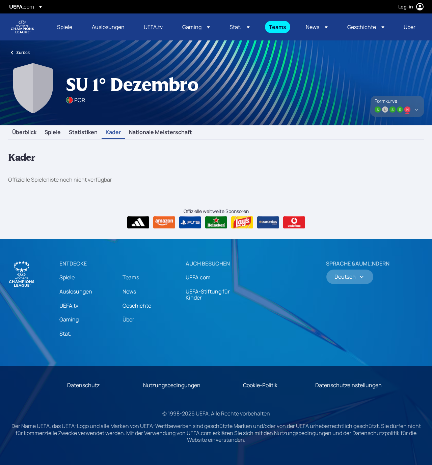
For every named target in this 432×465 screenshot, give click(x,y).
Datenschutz (83, 385)
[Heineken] (216, 222)
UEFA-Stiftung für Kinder (208, 294)
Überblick (24, 132)
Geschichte (137, 305)
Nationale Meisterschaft (160, 132)
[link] (65, 27)
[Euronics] (268, 222)
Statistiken (83, 132)
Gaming (69, 319)
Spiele (53, 132)
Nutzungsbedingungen (171, 385)
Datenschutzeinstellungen (348, 385)
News (129, 291)
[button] (196, 27)
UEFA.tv (68, 305)
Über (128, 319)
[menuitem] (66, 27)
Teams (131, 277)
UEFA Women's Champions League (22, 27)
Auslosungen (75, 291)
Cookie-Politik (260, 385)
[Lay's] (242, 222)
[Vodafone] (294, 222)
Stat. (65, 333)
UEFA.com (198, 277)
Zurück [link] (23, 52)
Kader (113, 132)
